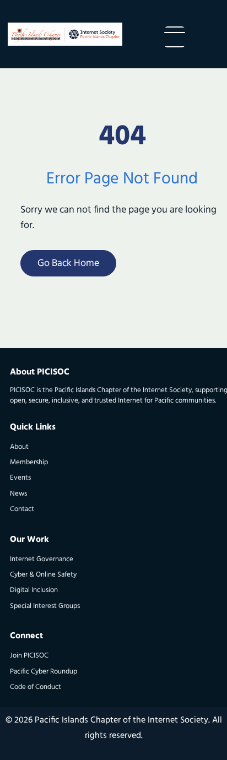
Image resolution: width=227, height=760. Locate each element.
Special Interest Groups (45, 606)
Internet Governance (41, 559)
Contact (22, 509)
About (19, 446)
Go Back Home (68, 264)
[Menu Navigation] (174, 36)
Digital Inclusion (34, 590)
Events (20, 477)
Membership (29, 462)
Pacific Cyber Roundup (43, 671)
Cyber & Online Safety (43, 574)
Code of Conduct (35, 687)
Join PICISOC (29, 655)
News (18, 493)
